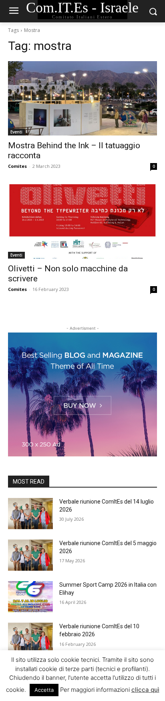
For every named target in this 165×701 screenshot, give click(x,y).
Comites (17, 166)
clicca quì (145, 689)
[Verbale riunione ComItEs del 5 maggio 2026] (30, 555)
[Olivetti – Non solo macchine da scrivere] (82, 221)
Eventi (16, 132)
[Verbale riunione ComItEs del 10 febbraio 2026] (30, 638)
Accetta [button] (44, 690)
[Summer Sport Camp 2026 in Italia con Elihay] (30, 596)
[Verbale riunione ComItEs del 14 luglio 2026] (30, 513)
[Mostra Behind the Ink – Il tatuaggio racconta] (82, 98)
